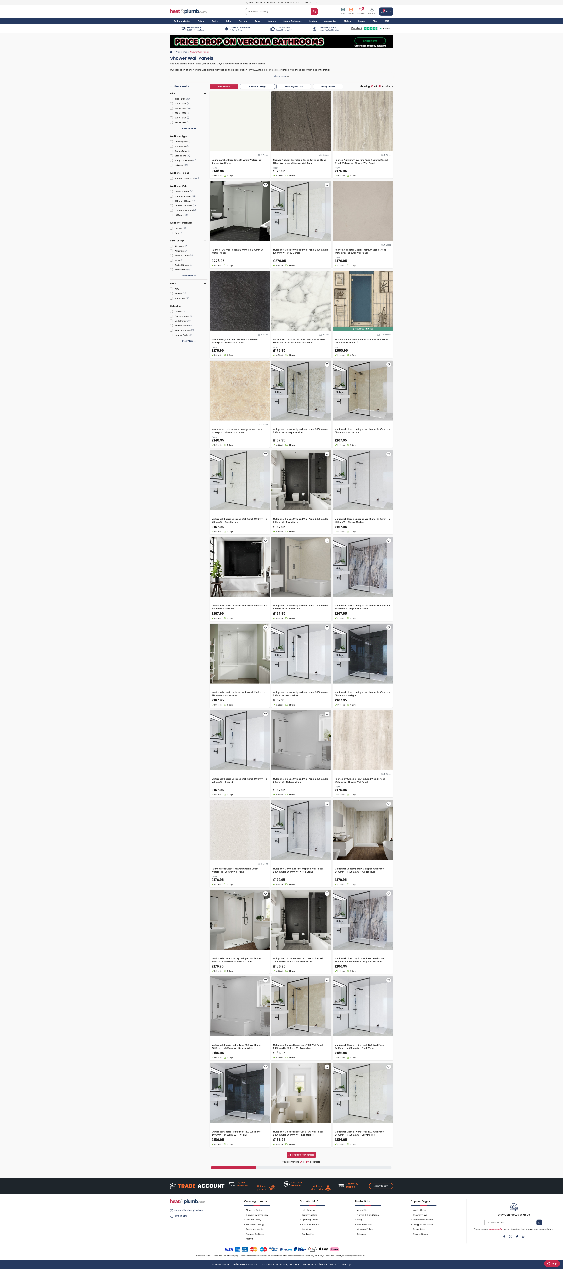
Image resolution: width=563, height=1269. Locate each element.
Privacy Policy (364, 1224)
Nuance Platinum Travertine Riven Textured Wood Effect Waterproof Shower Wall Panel (361, 162)
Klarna (249, 1238)
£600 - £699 (180, 113)
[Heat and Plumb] (188, 11)
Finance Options (255, 1234)
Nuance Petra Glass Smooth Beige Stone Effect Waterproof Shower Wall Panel (237, 431)
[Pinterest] (517, 1236)
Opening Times (310, 1219)
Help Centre (308, 1210)
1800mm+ (179, 215)
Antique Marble (182, 255)
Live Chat (307, 1229)
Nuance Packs (181, 335)
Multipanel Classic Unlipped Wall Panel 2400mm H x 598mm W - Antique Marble (300, 431)
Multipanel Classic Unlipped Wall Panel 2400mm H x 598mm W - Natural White (300, 780)
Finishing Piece (182, 141)
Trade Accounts (254, 1229)
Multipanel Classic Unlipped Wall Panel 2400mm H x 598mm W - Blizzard (239, 780)
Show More (188, 128)
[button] (372, 11)
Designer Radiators (423, 1224)
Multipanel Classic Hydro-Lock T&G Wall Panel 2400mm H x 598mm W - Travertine (298, 1047)
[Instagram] (523, 1236)
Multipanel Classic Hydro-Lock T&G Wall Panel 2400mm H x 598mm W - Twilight (236, 1133)
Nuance (178, 293)
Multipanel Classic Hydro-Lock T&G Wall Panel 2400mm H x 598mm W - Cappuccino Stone (359, 960)
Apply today (381, 1185)
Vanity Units (419, 1210)
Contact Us (308, 1234)
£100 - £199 (180, 99)
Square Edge (181, 151)
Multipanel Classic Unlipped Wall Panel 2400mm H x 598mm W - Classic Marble (362, 521)
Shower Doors (420, 1234)
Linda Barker (180, 321)
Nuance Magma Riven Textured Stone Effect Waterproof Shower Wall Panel (235, 341)
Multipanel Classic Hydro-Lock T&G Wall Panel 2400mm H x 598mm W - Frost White (359, 1047)
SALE (387, 21)
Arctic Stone (181, 269)
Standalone (180, 155)
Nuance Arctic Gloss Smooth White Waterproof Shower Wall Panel (237, 162)
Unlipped (179, 165)
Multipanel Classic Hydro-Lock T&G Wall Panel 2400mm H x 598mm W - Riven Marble (298, 1133)
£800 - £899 (180, 122)
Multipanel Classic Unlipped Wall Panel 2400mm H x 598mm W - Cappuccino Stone (362, 607)
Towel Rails (419, 1229)
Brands (361, 21)
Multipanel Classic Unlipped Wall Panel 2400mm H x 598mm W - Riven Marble (300, 607)
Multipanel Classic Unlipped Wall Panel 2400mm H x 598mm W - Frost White (300, 694)
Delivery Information (257, 1214)
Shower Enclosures (423, 1219)
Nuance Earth (181, 325)
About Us (362, 1210)
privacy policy (496, 1229)
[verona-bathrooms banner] (281, 41)
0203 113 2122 (310, 2)
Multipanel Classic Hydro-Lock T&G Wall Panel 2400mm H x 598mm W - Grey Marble (359, 1133)
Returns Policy (253, 1219)
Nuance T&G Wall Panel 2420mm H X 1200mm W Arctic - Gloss (237, 251)
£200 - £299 (180, 103)
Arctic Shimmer (182, 265)
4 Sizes (264, 424)
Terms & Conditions (368, 1214)
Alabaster (179, 246)
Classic (178, 311)
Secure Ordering (255, 1224)
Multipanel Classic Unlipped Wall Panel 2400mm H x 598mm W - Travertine (362, 431)
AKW (177, 289)
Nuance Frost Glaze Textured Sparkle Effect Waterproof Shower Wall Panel (235, 870)
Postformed (180, 146)
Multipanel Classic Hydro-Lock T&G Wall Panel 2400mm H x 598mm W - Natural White (236, 1047)
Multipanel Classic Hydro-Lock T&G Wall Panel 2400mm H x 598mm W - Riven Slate (298, 960)
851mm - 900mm (183, 201)
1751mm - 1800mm (184, 210)
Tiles (375, 21)
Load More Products (303, 1154)
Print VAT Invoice (310, 1224)
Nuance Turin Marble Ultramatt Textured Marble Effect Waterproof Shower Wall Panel (299, 341)
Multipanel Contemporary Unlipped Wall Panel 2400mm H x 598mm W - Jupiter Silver (359, 870)
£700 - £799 (180, 117)
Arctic (177, 260)
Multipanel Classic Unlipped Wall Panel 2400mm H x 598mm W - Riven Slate (300, 521)
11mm (177, 233)
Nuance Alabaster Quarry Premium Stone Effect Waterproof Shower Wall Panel (360, 251)
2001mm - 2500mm (184, 178)
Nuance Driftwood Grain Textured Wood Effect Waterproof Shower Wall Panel (360, 780)
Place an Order (254, 1210)
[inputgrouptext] (314, 11)
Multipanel (180, 298)
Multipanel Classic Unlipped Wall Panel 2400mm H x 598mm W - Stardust (239, 607)
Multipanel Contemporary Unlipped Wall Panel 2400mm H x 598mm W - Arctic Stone (298, 870)
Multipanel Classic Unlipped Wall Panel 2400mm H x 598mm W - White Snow (239, 694)
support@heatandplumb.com (189, 1210)
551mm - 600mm (183, 196)
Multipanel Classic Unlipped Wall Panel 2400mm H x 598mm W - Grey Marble (239, 521)
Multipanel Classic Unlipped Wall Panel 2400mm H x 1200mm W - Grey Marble (300, 251)
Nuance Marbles (183, 330)
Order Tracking (309, 1214)
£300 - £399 (180, 108)
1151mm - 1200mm (183, 205)
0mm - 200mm (182, 191)
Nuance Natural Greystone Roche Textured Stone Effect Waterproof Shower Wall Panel (299, 162)
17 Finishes (386, 334)
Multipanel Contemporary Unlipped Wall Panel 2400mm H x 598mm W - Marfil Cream (236, 960)
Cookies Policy (365, 1229)
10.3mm (178, 228)
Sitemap (362, 1234)
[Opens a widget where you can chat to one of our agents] (552, 1264)
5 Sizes (264, 155)
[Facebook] (504, 1236)
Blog (359, 1219)
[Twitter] (510, 1236)
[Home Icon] (171, 51)
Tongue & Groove (183, 160)
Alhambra (179, 251)
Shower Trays (420, 1214)
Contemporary (182, 316)
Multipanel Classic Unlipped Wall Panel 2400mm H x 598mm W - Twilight (362, 694)
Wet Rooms (181, 51)
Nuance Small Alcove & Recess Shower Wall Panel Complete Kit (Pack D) (361, 341)
